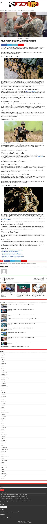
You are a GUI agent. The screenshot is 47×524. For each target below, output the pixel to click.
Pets (3, 443)
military (9, 263)
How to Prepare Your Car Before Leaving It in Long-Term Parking (20, 304)
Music (3, 438)
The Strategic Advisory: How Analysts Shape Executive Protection (20, 309)
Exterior (4, 392)
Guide (3, 409)
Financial (4, 396)
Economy (4, 383)
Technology (4, 465)
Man (3, 429)
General (3, 405)
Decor (3, 379)
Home (2, 10)
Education (4, 385)
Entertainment (5, 387)
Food (3, 398)
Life (3, 425)
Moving (3, 436)
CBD (3, 370)
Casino (3, 368)
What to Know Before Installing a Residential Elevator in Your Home (21, 314)
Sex (3, 458)
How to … (4, 414)
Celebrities (4, 372)
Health (3, 410)
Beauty (3, 357)
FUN (3, 399)
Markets (4, 432)
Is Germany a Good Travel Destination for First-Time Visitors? (19, 328)
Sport (3, 462)
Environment (5, 388)
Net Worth (4, 440)
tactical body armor (29, 263)
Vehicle (3, 476)
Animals (4, 355)
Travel (3, 471)
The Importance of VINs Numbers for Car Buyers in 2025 (8, 294)
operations (14, 263)
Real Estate (4, 447)
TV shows (4, 473)
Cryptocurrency (5, 377)
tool (35, 263)
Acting (3, 354)
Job (3, 421)
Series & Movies (5, 456)
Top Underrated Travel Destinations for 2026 (16, 332)
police (19, 263)
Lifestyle (4, 427)
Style (3, 464)
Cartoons (4, 366)
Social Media (4, 460)
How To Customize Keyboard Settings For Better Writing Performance (21, 342)
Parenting (4, 442)
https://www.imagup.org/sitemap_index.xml (9, 511)
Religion (4, 451)
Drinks (3, 381)
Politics (3, 445)
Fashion (3, 394)
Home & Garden (5, 412)
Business (4, 363)
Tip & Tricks (4, 467)
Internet (4, 418)
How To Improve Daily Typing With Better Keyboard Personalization (21, 337)
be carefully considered (5, 219)
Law (3, 423)
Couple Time (5, 374)
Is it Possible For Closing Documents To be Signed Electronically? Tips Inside (38, 294)
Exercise (4, 390)
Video (3, 478)
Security (22, 263)
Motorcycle (4, 434)
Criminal (4, 376)
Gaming (3, 403)
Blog (3, 361)
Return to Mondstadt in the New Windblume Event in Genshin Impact (15, 346)
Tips (5, 10)
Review (3, 453)
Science (3, 454)
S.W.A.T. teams (40, 156)
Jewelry (3, 420)
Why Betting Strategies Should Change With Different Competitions (21, 323)
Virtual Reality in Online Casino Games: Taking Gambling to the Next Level (38, 279)
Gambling (4, 401)
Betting (3, 359)
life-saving (5, 263)
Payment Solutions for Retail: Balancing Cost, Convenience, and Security (23, 294)
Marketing (4, 431)
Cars (3, 365)
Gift (3, 407)
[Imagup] (23, 4)
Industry (4, 416)
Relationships (5, 449)
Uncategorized (5, 475)
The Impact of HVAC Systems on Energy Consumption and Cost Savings (8, 279)
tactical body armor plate (31, 91)
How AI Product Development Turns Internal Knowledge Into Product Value (22, 318)
